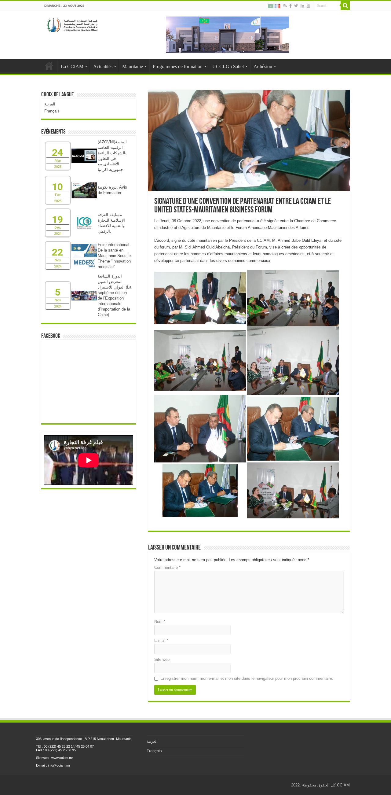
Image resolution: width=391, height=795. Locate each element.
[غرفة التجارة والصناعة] (72, 24)
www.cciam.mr (62, 758)
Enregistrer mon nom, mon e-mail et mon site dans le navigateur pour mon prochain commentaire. (246, 678)
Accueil (49, 65)
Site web (162, 659)
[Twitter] (296, 5)
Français (52, 111)
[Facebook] (290, 5)
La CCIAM (72, 66)
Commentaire (167, 567)
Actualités (102, 66)
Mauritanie (132, 66)
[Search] (345, 5)
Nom (159, 621)
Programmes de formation (178, 66)
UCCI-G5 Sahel (228, 66)
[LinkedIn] (302, 5)
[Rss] (285, 5)
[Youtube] (308, 5)
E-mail (161, 640)
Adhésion (263, 66)
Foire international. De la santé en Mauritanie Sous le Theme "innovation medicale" (114, 255)
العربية (49, 104)
